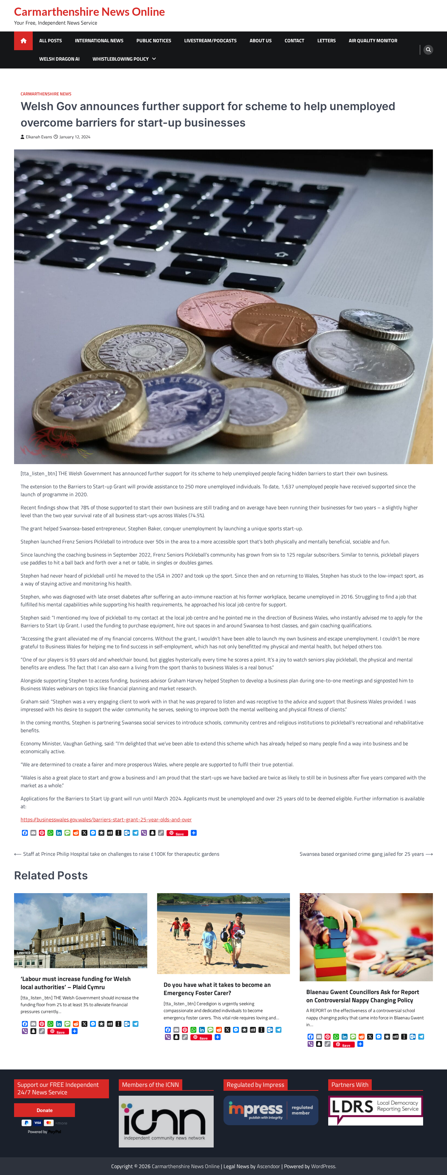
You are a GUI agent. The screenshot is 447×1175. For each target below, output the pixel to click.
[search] (428, 50)
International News (99, 40)
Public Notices (153, 40)
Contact (294, 40)
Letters (326, 40)
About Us (261, 40)
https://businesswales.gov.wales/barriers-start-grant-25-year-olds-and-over (106, 819)
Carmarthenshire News (46, 93)
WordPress (323, 1166)
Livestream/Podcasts (210, 40)
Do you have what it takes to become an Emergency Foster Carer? (217, 989)
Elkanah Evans (39, 137)
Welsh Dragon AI (59, 59)
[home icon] (23, 40)
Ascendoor (268, 1166)
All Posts (50, 40)
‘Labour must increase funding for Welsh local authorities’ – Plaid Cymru (76, 983)
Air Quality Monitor (373, 40)
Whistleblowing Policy (121, 59)
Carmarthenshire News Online (89, 11)
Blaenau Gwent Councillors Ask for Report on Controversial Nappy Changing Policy (362, 996)
